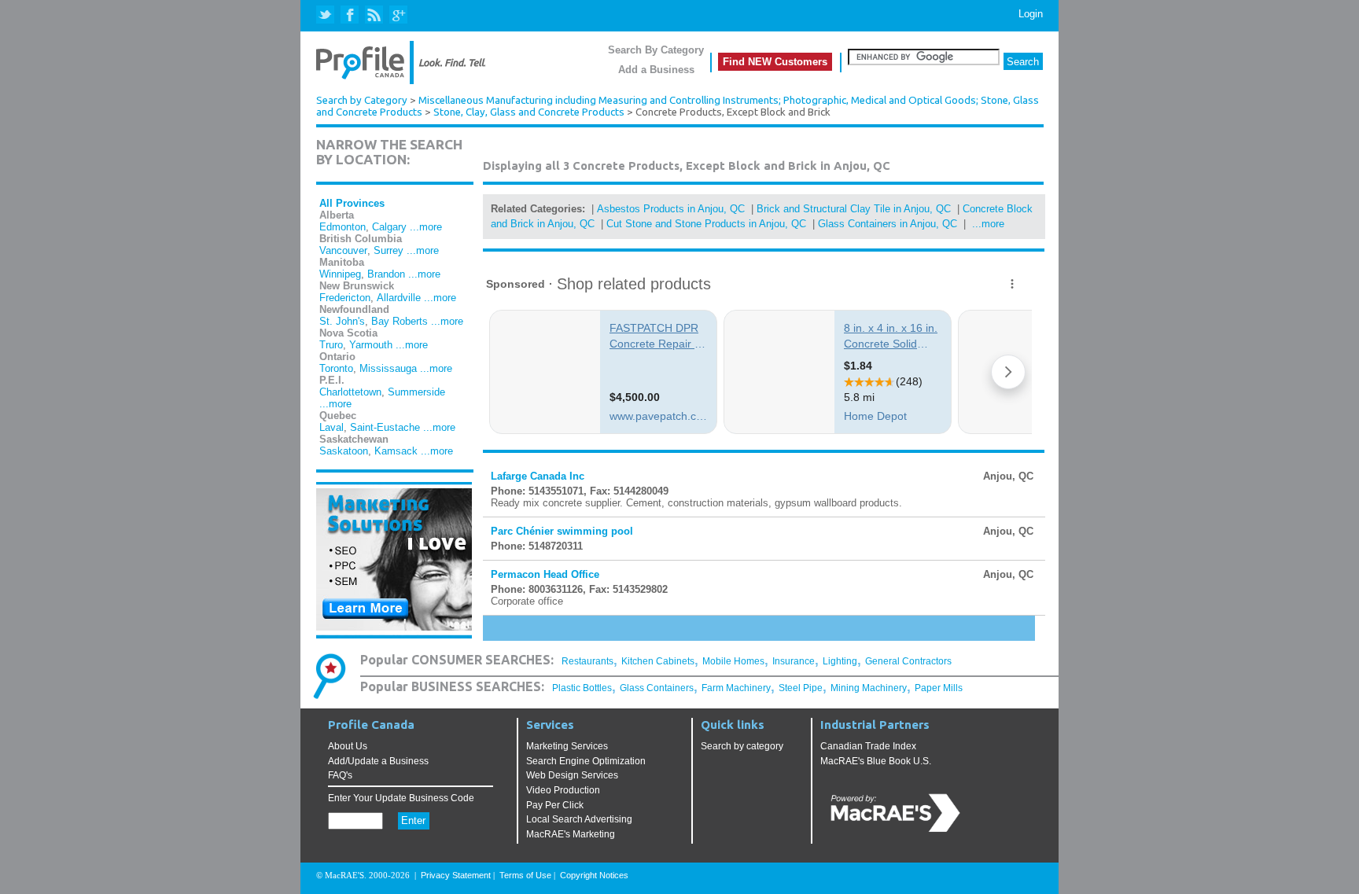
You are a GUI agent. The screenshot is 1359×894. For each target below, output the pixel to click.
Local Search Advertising (579, 819)
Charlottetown (350, 392)
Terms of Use (525, 875)
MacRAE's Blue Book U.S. (875, 761)
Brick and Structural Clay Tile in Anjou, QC (854, 209)
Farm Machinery (736, 687)
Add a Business (656, 69)
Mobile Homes (733, 661)
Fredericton (344, 298)
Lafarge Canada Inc (537, 476)
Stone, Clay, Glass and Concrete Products (528, 112)
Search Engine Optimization (586, 761)
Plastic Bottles (582, 687)
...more (426, 227)
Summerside (416, 392)
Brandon (386, 274)
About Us (347, 746)
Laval (331, 427)
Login (1030, 14)
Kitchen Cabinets (657, 661)
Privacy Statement (456, 875)
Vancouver (343, 250)
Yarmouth (370, 345)
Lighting (840, 661)
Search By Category (656, 50)
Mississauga (388, 368)
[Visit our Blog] (374, 15)
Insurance (793, 661)
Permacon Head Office (545, 574)
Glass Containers (657, 687)
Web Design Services (572, 775)
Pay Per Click (555, 805)
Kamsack (396, 451)
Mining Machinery (868, 687)
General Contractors (908, 661)
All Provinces (352, 203)
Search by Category (361, 100)
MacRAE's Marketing (570, 834)
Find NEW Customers (775, 62)
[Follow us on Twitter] (326, 15)
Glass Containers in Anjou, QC (887, 224)
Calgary (389, 227)
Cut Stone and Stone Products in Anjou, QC (706, 224)
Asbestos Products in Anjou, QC (671, 209)
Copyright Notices (594, 875)
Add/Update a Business (378, 761)
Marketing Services (567, 746)
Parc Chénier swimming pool (562, 531)
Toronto (336, 368)
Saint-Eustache (385, 427)
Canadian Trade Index (868, 746)
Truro (331, 345)
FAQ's (340, 775)
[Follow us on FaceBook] (350, 15)
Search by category (742, 746)
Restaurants (587, 661)
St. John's (342, 321)
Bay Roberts (399, 321)
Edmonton (342, 227)
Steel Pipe (801, 687)
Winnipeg (340, 274)
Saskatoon (343, 451)
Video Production (563, 790)
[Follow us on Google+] (397, 15)
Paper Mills (939, 687)
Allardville (399, 298)
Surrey (388, 250)
